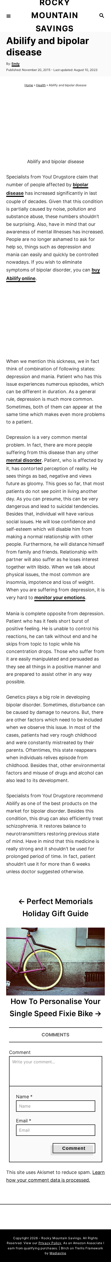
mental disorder (24, 460)
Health (41, 85)
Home (29, 85)
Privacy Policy (49, 1243)
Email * (23, 1120)
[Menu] (8, 15)
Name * (24, 1096)
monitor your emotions (59, 597)
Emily (16, 64)
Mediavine (58, 1253)
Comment (20, 1052)
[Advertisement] (55, 123)
